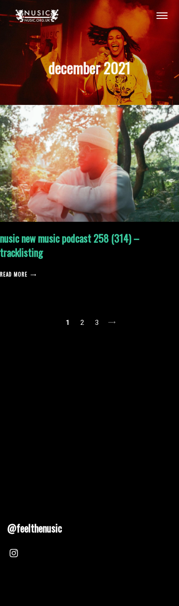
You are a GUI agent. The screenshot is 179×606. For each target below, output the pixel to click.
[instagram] (13, 554)
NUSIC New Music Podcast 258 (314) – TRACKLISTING (70, 245)
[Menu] (162, 15)
